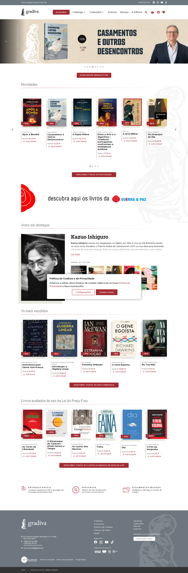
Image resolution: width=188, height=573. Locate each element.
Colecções (139, 524)
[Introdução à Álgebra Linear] (65, 321)
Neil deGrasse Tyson (29, 362)
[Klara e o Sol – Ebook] (132, 267)
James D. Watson (53, 132)
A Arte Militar (105, 134)
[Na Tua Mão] (155, 321)
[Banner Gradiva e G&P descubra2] (94, 198)
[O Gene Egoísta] (125, 321)
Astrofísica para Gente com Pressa (32, 365)
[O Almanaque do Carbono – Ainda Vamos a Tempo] (57, 411)
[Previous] (6, 41)
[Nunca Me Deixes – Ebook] (149, 267)
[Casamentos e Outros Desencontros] (32, 100)
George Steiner (77, 444)
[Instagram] (158, 2)
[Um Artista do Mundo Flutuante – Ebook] (96, 267)
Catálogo (138, 521)
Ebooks (137, 526)
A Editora (98, 521)
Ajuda (96, 533)
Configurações (83, 292)
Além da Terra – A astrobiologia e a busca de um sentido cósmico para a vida (157, 140)
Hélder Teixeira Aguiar (150, 362)
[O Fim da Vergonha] (157, 411)
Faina (100, 446)
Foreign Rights (80, 560)
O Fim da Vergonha (152, 448)
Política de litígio (102, 530)
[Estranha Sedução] (95, 321)
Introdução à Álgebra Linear (60, 367)
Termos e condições (47, 560)
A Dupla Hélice (55, 134)
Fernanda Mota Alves (29, 444)
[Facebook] (154, 2)
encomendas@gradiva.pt (33, 548)
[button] (146, 12)
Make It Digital (52, 570)
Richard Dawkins (118, 362)
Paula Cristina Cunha (80, 132)
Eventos (137, 529)
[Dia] (132, 411)
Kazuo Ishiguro (128, 132)
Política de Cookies (103, 527)
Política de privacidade (65, 560)
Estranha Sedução (92, 364)
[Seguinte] (181, 41)
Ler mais (75, 254)
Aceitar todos (106, 292)
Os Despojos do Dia (130, 135)
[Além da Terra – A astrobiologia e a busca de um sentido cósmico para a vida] (158, 100)
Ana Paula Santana (59, 362)
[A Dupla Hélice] (57, 100)
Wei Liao (101, 131)
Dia (124, 447)
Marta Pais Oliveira (103, 444)
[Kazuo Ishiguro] (43, 235)
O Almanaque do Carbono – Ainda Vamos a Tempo (55, 445)
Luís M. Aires (152, 132)
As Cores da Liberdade (29, 447)
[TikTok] (166, 2)
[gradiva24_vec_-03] (29, 560)
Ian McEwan (86, 362)
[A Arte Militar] (107, 100)
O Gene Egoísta (121, 364)
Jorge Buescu (27, 132)
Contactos (99, 524)
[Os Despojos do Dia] (94, 21)
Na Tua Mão (148, 364)
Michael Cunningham (129, 445)
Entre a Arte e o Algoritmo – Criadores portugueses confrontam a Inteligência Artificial (82, 141)
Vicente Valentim (153, 444)
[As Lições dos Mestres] (82, 411)
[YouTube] (162, 2)
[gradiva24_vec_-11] (30, 12)
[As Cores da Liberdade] (32, 411)
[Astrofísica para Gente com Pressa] (35, 321)
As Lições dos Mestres (80, 447)
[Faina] (107, 411)
